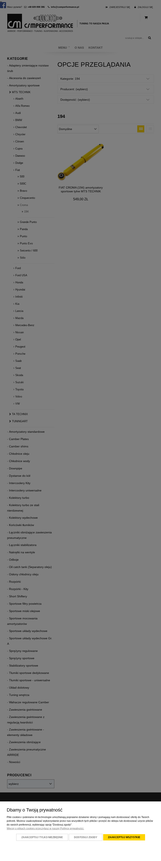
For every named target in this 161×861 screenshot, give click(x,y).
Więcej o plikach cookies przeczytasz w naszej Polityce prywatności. (45, 828)
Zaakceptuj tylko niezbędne (42, 837)
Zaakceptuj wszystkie (124, 837)
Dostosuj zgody (85, 837)
